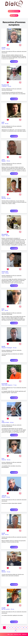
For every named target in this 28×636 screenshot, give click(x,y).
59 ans (7, 273)
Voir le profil (14, 61)
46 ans (12, 422)
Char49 (3, 47)
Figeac (3, 235)
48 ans (8, 459)
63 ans (9, 86)
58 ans (8, 49)
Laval (3, 273)
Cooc (3, 458)
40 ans (14, 347)
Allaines (3, 497)
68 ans (8, 198)
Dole (3, 123)
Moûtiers (4, 571)
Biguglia (4, 161)
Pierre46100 (5, 234)
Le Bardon (4, 86)
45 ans (12, 609)
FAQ (9, 634)
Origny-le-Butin (5, 422)
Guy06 (3, 533)
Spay (3, 534)
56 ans (6, 310)
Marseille (4, 198)
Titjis (3, 421)
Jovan (3, 159)
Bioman (3, 197)
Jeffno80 (4, 495)
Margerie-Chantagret (7, 347)
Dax (3, 310)
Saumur (3, 49)
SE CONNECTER (14, 15)
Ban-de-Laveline (6, 609)
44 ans (6, 123)
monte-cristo (5, 271)
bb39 (3, 122)
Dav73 (3, 570)
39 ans (8, 161)
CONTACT (24, 634)
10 (15, 630)
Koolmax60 (4, 383)
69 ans (7, 534)
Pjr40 (3, 309)
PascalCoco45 (5, 85)
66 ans (7, 235)
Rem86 (3, 346)
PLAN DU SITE (17, 634)
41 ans (8, 571)
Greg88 (3, 608)
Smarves (4, 459)
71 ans (14, 385)
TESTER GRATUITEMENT (14, 11)
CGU (11, 634)
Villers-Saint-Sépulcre (7, 385)
